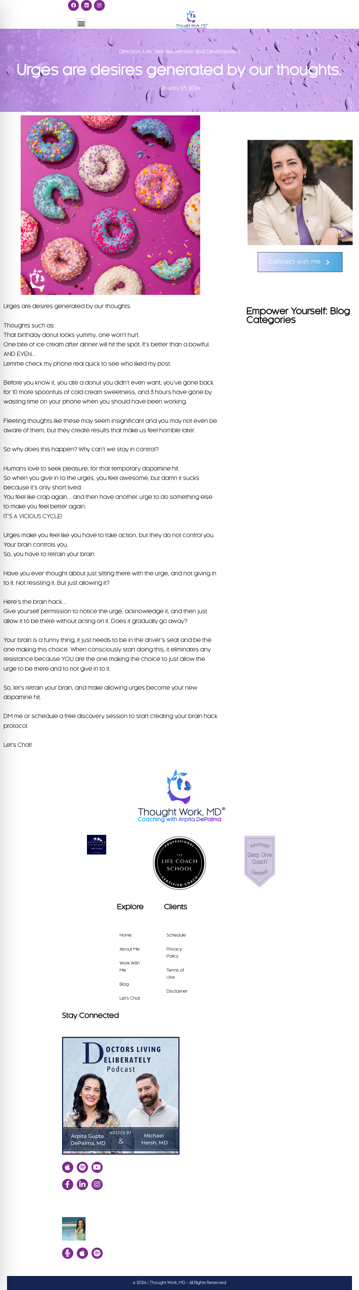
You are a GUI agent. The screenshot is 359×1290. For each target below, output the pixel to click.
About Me (130, 949)
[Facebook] (73, 5)
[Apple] (67, 1167)
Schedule (176, 935)
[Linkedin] (86, 5)
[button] (81, 23)
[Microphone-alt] (67, 1253)
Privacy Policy (174, 952)
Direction (130, 51)
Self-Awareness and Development (197, 51)
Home (125, 935)
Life (147, 51)
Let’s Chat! (18, 745)
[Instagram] (99, 5)
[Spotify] (82, 1167)
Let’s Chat (130, 998)
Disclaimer (177, 991)
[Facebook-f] (67, 1184)
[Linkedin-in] (82, 1184)
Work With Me (130, 966)
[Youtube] (97, 1167)
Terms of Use (175, 973)
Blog (124, 984)
